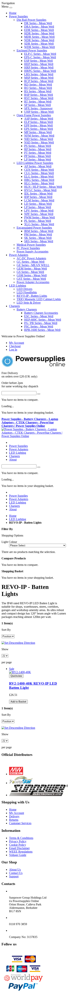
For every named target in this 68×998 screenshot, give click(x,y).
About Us (15, 869)
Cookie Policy (17, 844)
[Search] (38, 394)
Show (5, 649)
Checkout (15, 346)
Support (14, 876)
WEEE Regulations (20, 851)
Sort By (6, 629)
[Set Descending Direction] (18, 642)
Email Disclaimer (19, 848)
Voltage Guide (17, 855)
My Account (16, 342)
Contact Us (15, 873)
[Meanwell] (16, 774)
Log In (13, 349)
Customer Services (20, 823)
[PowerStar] (21, 782)
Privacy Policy (17, 841)
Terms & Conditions (21, 838)
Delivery (14, 816)
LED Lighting (17, 519)
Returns (13, 819)
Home (12, 13)
